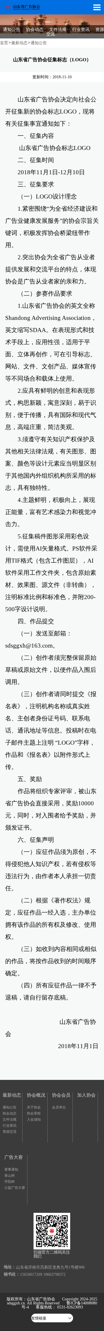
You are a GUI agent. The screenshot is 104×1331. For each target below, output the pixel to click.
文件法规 (57, 29)
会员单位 (59, 1107)
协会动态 (34, 29)
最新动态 (19, 43)
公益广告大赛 (14, 1188)
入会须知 (34, 1119)
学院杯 (9, 1182)
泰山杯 (9, 1176)
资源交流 (9, 1132)
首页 (4, 43)
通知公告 (11, 29)
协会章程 (34, 1113)
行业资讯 (81, 29)
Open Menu (97, 7)
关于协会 (34, 1107)
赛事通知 (11, 1169)
